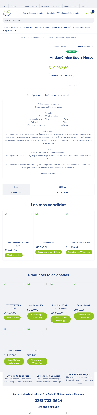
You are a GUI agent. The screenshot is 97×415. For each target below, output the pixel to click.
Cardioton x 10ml (37, 305)
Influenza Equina (13, 350)
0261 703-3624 (48, 400)
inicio (5, 6)
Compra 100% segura (79, 374)
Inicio (23, 37)
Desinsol (37, 350)
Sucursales (85, 6)
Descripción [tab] (33, 95)
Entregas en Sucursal (48, 376)
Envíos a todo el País (18, 376)
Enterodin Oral (83, 305)
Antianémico (48, 37)
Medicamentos (34, 37)
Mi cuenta (56, 6)
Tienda (13, 6)
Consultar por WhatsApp (61, 75)
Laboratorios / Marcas (29, 6)
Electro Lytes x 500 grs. (79, 242)
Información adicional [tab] (56, 95)
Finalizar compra (71, 6)
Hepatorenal (48, 242)
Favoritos (45, 6)
